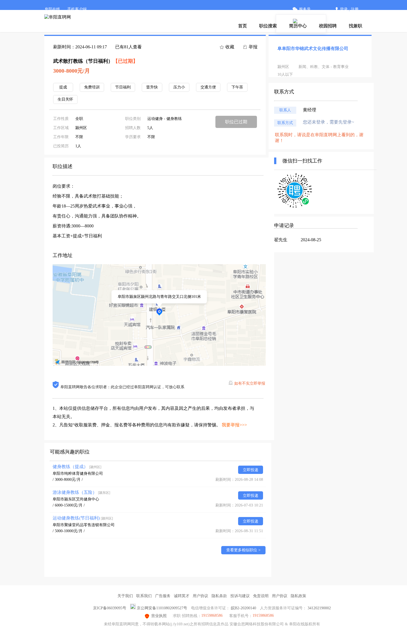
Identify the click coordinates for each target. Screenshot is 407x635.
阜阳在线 (52, 9)
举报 (252, 46)
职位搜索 (268, 25)
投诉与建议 (240, 596)
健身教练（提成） (77, 466)
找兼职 (355, 25)
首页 (242, 25)
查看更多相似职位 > (243, 550)
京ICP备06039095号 (109, 608)
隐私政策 (298, 596)
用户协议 (200, 596)
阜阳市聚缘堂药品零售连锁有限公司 (84, 525)
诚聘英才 (181, 596)
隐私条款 (219, 596)
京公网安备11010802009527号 (162, 608)
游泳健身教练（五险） (81, 492)
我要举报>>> (234, 425)
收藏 (229, 46)
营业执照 (159, 616)
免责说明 (261, 596)
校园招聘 (328, 25)
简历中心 (298, 25)
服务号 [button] (305, 9)
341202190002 (319, 608)
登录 (344, 9)
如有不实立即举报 (249, 383)
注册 (355, 9)
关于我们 (125, 596)
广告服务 (163, 596)
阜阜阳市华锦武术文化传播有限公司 (312, 48)
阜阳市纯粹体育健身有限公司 (78, 473)
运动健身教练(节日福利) (83, 518)
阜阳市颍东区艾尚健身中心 (76, 499)
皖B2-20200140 (243, 608)
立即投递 (250, 470)
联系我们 (144, 596)
